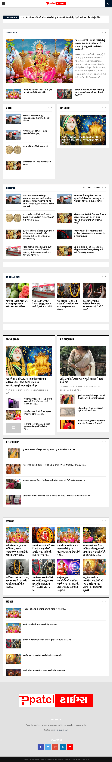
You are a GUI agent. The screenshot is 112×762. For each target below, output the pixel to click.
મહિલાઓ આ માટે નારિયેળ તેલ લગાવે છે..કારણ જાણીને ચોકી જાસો (93, 305)
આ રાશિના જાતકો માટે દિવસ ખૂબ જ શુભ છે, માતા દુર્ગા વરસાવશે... (37, 412)
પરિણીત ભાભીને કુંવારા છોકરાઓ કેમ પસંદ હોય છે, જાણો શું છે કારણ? (91, 422)
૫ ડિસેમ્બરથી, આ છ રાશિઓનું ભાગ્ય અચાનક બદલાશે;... (44, 609)
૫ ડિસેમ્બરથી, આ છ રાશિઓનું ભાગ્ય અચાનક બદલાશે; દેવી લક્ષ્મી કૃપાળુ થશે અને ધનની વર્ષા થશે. (90, 45)
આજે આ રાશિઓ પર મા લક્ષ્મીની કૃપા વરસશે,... (40, 624)
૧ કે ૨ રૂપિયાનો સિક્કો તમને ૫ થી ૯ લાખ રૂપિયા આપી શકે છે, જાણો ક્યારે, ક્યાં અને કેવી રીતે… (38, 217)
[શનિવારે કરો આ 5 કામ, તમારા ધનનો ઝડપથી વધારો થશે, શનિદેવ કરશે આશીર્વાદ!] (17, 567)
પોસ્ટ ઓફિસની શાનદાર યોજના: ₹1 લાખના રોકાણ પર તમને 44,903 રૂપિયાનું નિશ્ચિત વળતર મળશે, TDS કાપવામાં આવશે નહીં (37, 251)
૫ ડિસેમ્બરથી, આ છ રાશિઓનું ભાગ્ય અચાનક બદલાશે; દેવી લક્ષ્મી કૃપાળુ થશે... (17, 550)
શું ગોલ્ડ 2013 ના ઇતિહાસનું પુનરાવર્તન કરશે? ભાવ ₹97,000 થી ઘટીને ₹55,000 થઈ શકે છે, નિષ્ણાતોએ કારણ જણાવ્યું (38, 235)
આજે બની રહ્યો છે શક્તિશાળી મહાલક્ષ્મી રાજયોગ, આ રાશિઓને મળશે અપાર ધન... (94, 550)
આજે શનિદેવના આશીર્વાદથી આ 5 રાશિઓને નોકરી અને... (45, 670)
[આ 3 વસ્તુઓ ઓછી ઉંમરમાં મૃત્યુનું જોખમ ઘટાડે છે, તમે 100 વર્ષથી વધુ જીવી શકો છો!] (43, 290)
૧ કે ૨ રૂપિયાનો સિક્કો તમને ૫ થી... (36, 146)
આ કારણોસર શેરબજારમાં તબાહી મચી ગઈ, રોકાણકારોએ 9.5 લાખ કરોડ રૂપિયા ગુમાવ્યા (89, 233)
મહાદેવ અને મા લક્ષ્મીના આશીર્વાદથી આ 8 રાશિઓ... (42, 655)
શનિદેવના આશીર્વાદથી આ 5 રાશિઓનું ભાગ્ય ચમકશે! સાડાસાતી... (47, 639)
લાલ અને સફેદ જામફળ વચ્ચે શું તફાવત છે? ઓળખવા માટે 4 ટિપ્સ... (16, 304)
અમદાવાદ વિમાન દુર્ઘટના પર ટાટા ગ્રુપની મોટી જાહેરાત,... (35, 132)
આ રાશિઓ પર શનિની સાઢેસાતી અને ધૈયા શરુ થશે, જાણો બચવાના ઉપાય (67, 305)
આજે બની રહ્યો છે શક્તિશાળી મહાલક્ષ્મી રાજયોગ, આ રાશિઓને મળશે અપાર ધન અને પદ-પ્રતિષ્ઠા (65, 19)
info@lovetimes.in (60, 729)
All (84, 187)
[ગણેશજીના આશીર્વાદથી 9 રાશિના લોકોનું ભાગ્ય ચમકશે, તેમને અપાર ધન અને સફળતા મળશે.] (68, 567)
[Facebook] (41, 747)
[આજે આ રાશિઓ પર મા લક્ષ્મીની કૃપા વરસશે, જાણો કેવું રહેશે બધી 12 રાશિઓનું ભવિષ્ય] (13, 94)
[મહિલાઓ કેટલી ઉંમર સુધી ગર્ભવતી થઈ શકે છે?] (83, 361)
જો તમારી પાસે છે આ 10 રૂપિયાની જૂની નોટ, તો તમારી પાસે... (90, 409)
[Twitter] (48, 747)
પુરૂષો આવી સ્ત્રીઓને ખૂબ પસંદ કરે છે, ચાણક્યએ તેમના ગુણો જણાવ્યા (91, 397)
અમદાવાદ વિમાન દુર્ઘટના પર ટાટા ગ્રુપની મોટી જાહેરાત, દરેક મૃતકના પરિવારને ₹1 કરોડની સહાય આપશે (89, 198)
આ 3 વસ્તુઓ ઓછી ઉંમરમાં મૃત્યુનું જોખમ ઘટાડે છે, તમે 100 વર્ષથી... (42, 304)
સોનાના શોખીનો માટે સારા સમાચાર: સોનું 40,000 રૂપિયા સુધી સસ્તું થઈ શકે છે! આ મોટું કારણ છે (88, 249)
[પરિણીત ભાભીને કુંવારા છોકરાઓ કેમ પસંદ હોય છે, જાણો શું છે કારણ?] (67, 424)
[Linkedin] (63, 747)
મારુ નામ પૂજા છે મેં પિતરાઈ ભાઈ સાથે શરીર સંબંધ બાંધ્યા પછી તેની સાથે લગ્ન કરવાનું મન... (55, 480)
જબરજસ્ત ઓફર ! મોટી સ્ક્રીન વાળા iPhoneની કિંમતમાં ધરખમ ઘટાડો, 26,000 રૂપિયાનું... (38, 401)
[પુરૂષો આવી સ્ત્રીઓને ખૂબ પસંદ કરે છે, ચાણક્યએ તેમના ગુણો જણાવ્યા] (67, 399)
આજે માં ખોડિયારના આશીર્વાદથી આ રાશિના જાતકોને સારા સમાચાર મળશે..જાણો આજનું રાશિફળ (81, 139)
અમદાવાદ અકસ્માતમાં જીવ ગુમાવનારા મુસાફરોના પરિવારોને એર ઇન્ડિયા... (36, 118)
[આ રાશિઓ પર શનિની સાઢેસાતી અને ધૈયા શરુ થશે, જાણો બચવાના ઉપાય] (68, 290)
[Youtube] (70, 747)
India (89, 187)
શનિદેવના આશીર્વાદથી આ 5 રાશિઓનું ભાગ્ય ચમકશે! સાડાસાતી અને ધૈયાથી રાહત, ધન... (89, 92)
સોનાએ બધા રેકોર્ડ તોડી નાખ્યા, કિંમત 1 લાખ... (37, 163)
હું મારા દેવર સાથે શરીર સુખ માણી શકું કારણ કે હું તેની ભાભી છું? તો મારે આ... (49, 449)
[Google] (55, 747)
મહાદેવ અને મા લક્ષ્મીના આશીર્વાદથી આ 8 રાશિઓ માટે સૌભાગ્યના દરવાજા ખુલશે (93, 584)
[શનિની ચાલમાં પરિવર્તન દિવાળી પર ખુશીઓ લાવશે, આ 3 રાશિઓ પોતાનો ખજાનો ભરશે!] (43, 535)
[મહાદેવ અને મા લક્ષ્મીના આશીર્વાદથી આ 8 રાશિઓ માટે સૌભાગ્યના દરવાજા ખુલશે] (94, 567)
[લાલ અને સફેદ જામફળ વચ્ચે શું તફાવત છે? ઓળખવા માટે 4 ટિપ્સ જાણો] (17, 290)
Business (97, 187)
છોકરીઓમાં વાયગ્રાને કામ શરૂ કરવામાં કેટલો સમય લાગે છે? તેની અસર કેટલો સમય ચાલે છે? (56, 495)
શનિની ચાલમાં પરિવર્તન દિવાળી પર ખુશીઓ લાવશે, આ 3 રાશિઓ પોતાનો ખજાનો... (43, 550)
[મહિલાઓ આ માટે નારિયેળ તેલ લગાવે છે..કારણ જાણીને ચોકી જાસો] (94, 290)
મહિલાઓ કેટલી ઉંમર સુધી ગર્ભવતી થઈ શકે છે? (81, 381)
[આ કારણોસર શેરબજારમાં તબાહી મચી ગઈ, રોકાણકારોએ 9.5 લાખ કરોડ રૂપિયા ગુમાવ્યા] (64, 234)
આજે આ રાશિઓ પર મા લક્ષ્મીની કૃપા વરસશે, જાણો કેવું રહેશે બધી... (38, 91)
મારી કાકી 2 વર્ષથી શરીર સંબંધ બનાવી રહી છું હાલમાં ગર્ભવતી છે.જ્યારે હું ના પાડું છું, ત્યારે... (54, 464)
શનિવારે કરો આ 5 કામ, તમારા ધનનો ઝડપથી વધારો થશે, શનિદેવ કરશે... (17, 582)
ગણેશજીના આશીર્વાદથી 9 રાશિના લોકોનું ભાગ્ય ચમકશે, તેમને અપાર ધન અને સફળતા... (68, 584)
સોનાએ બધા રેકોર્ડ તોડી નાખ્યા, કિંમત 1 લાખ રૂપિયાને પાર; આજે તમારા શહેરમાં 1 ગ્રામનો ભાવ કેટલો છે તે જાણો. (90, 218)
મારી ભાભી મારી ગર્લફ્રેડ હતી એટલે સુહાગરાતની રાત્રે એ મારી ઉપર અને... (37, 426)
